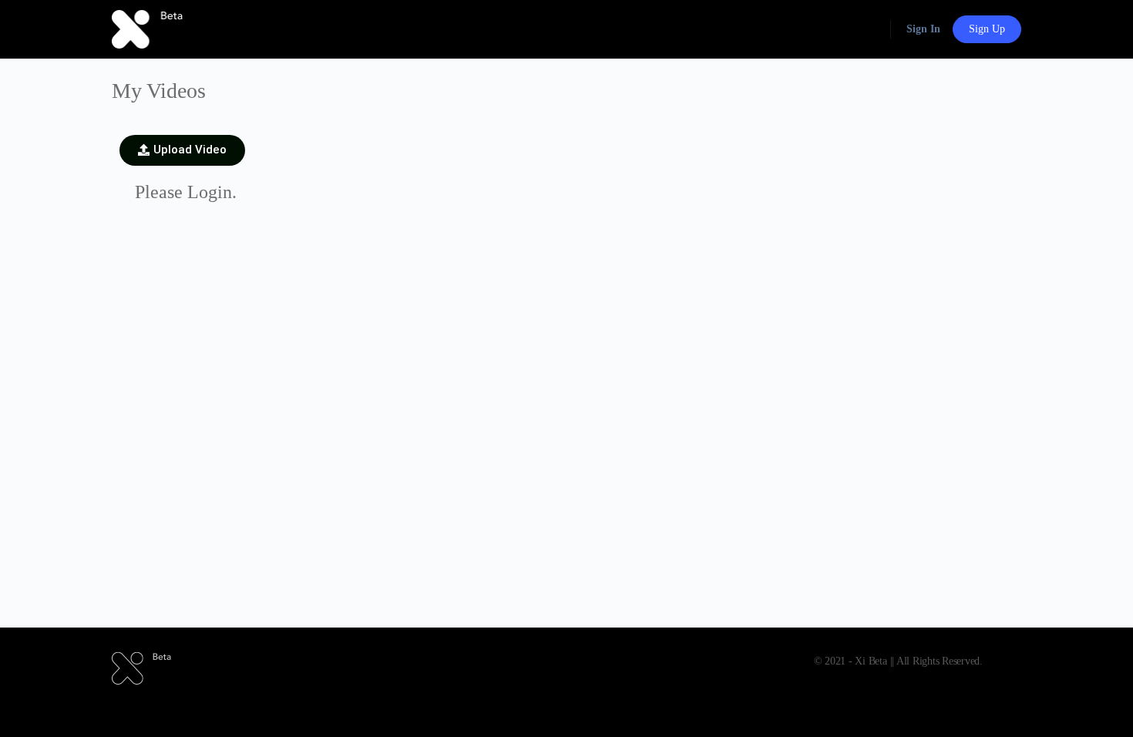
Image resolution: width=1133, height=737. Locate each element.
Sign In (923, 29)
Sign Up (987, 29)
